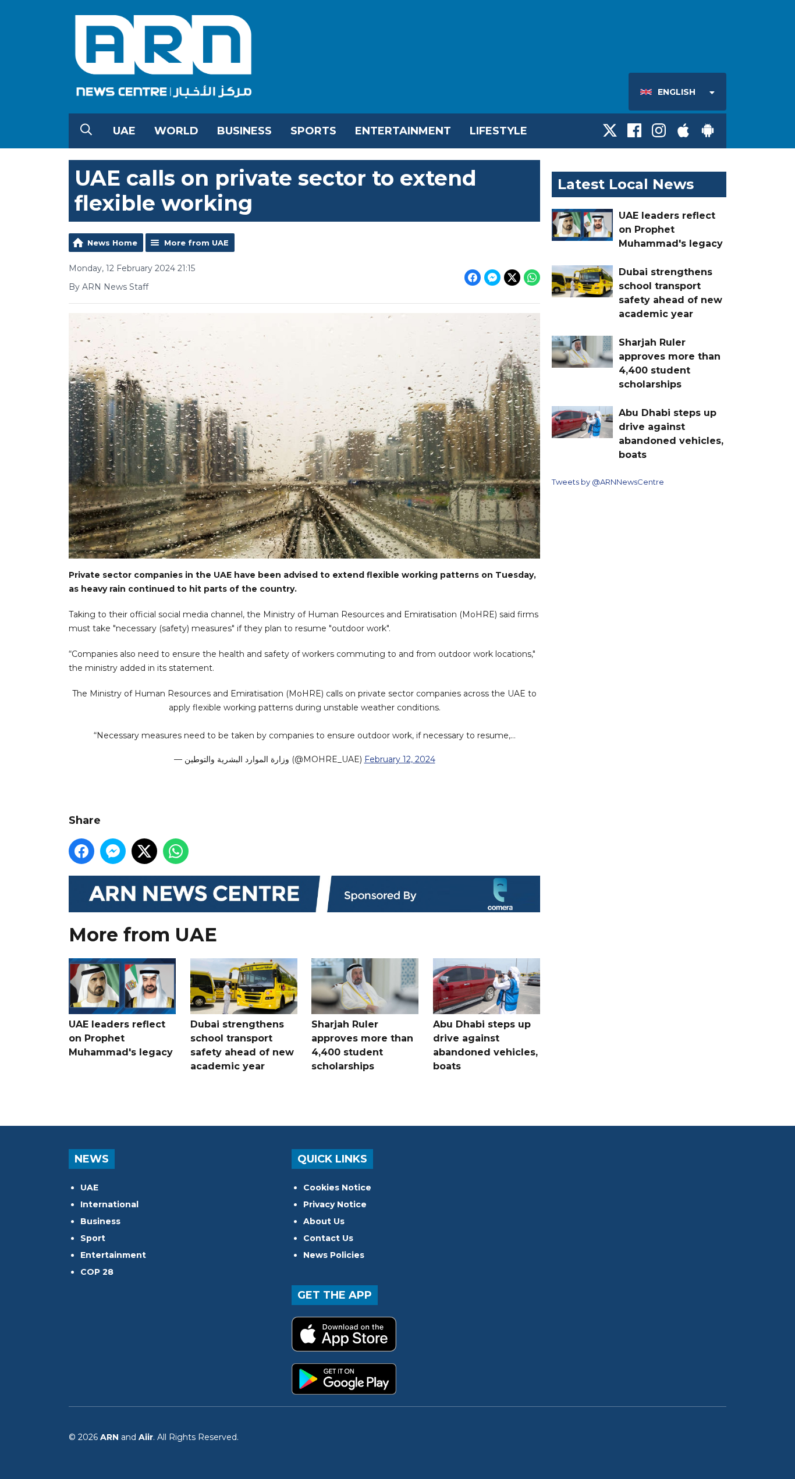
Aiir (146, 1437)
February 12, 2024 (399, 759)
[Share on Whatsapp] (532, 277)
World (176, 131)
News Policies (333, 1255)
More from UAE (196, 242)
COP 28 (96, 1272)
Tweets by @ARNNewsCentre (608, 481)
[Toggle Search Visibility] (86, 130)
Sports (313, 131)
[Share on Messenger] (492, 277)
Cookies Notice (337, 1187)
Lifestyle (498, 131)
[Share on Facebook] (472, 277)
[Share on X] (512, 277)
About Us (324, 1221)
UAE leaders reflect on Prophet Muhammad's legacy (121, 1038)
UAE (124, 131)
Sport (92, 1238)
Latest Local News (626, 184)
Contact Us (328, 1238)
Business (244, 131)
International (109, 1204)
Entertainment (403, 131)
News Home (112, 242)
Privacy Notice (335, 1204)
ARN (109, 1437)
